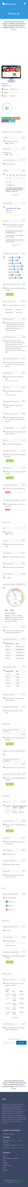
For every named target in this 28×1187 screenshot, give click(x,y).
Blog (4, 1168)
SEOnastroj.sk (19, 1180)
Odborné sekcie (8, 1013)
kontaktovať (4, 1123)
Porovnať (6, 121)
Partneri (5, 1163)
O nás (7, 999)
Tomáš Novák (16, 1182)
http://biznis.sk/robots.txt (11, 395)
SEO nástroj (17, 1140)
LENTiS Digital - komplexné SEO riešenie (13, 1148)
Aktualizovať (16, 118)
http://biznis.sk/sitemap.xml (11, 380)
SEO (14, 1115)
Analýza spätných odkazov (11, 1158)
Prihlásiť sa (9, 294)
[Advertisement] (14, 47)
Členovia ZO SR (8, 1008)
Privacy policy (7, 1165)
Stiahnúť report (7, 118)
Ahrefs (14, 945)
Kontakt (5, 1170)
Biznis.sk (5, 84)
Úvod (4, 1156)
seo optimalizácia (20, 1145)
